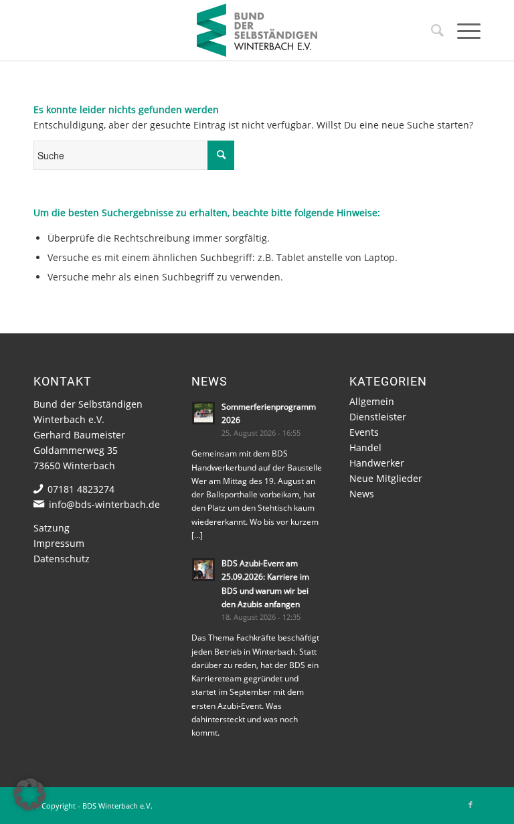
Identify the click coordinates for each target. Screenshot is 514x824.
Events (364, 432)
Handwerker (376, 463)
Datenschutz (61, 558)
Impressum (58, 543)
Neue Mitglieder (385, 478)
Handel (365, 447)
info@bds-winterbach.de (104, 504)
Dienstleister (377, 416)
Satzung (51, 527)
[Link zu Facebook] (470, 805)
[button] (29, 794)
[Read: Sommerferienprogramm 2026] (203, 413)
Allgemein (371, 401)
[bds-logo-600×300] (257, 30)
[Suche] (431, 30)
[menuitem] (431, 30)
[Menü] (462, 30)
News (361, 493)
